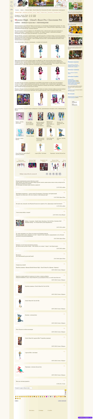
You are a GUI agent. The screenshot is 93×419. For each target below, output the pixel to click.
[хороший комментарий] (64, 180)
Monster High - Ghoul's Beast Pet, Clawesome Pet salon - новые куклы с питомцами (45, 10)
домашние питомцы (27, 12)
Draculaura (50, 12)
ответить (17, 187)
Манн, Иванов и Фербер (73, 72)
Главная (17, 10)
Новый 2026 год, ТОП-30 (73, 64)
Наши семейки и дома (72, 83)
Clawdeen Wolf (57, 12)
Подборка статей (71, 89)
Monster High (18, 12)
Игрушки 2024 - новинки (73, 66)
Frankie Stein (44, 12)
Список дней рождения (72, 84)
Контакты (31, 410)
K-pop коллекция (71, 97)
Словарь (41, 410)
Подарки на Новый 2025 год (73, 65)
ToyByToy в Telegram (84, 417)
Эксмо (69, 73)
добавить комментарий (62, 400)
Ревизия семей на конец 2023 (74, 82)
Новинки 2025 (71, 79)
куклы (34, 12)
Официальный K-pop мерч (73, 96)
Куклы (22, 10)
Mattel (38, 12)
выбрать (16, 400)
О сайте (50, 410)
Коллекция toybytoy (72, 80)
